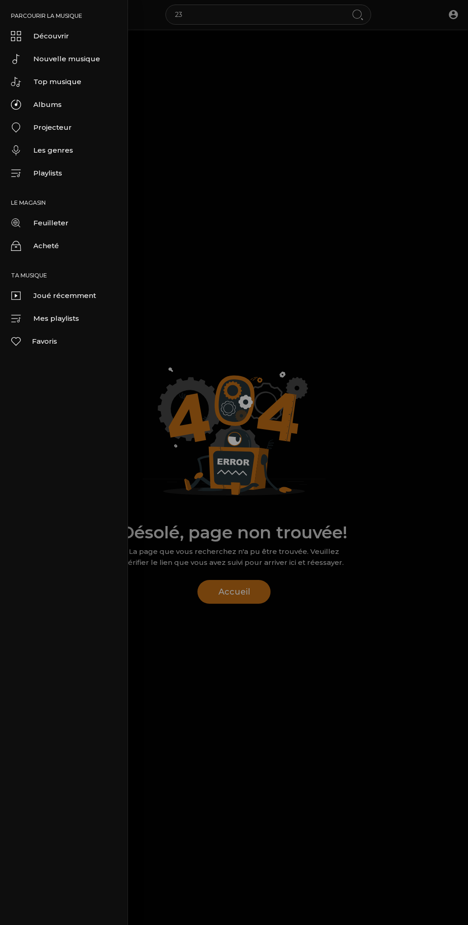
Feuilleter (51, 222)
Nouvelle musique (66, 58)
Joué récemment (64, 295)
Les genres (53, 150)
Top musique (57, 81)
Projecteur (52, 127)
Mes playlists (56, 318)
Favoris (44, 341)
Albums (47, 104)
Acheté (46, 245)
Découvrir (51, 36)
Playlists (47, 173)
